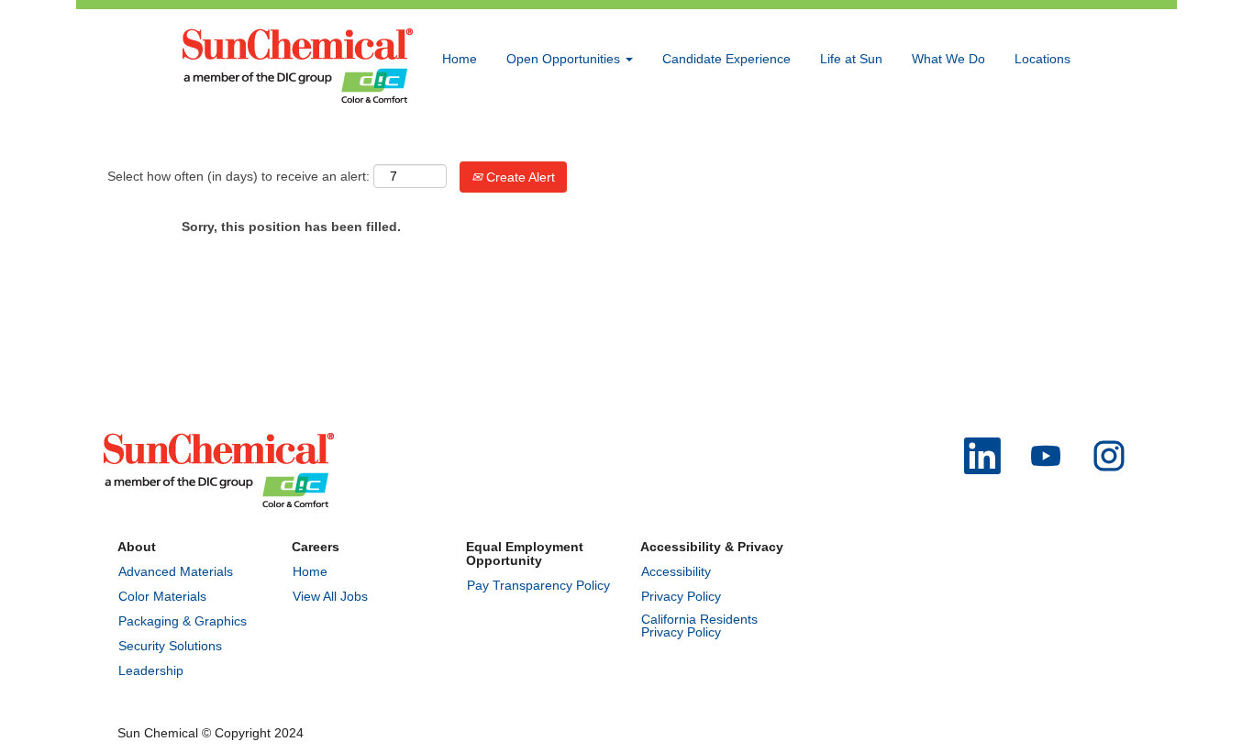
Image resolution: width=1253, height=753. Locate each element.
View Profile (1036, 140)
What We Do (948, 58)
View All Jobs (330, 596)
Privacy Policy (681, 596)
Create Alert (518, 177)
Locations (1042, 58)
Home (459, 58)
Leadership (150, 670)
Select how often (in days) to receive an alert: (238, 176)
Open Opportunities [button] (565, 58)
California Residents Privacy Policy (699, 625)
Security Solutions (170, 645)
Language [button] (951, 140)
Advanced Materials (175, 571)
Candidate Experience (726, 58)
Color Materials (162, 596)
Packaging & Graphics (182, 621)
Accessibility (676, 571)
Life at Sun (851, 58)
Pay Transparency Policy (538, 585)
